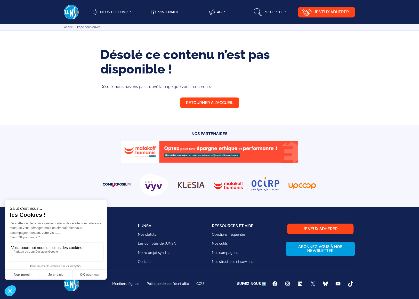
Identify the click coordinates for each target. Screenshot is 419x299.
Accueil (69, 27)
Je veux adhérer (331, 12)
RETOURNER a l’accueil (209, 102)
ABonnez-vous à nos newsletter (320, 248)
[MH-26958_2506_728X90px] (209, 161)
